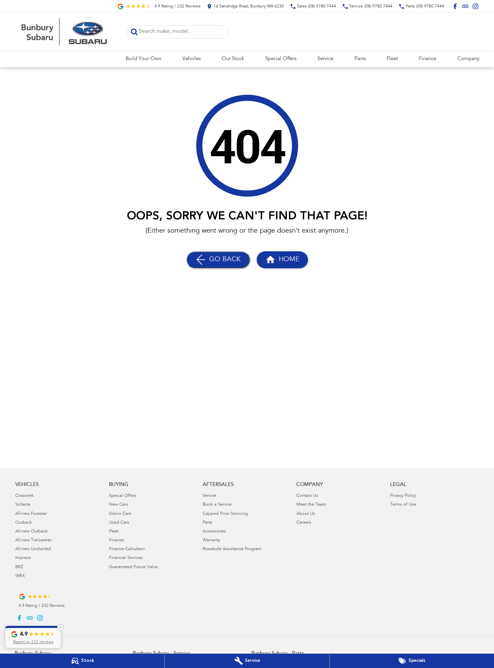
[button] (33, 637)
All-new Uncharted (33, 549)
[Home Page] (65, 32)
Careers (303, 523)
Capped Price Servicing (225, 514)
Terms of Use (403, 505)
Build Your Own (143, 58)
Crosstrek (24, 496)
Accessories (214, 531)
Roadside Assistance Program (232, 549)
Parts (360, 58)
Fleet (392, 58)
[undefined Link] (465, 6)
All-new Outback (31, 531)
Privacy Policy (403, 496)
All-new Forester (31, 514)
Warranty (211, 540)
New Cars (118, 505)
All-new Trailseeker (33, 540)
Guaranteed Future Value (133, 567)
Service (325, 58)
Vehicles (191, 58)
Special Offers (280, 58)
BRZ (19, 567)
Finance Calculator (127, 549)
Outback (23, 523)
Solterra (22, 505)
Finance (427, 58)
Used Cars (119, 523)
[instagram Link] (475, 6)
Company (468, 58)
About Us (305, 514)
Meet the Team (311, 505)
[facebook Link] (455, 6)
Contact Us (307, 496)
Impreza (23, 558)
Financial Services (126, 558)
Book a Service (217, 505)
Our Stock (233, 58)
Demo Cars (120, 514)
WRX (20, 576)
